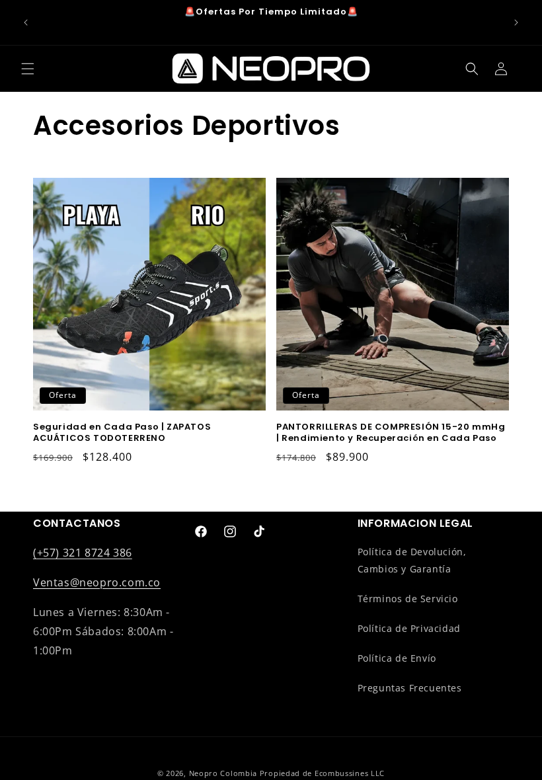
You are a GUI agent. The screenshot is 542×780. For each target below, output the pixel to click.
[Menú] (27, 68)
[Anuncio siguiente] (516, 22)
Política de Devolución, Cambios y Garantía (412, 559)
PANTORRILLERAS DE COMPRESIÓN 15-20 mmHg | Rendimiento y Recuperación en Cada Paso (390, 433)
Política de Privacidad (409, 628)
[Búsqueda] (471, 68)
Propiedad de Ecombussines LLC (322, 773)
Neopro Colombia (223, 773)
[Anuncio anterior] (25, 22)
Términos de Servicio (408, 598)
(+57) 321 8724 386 (82, 552)
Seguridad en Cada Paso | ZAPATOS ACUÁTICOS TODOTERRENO (122, 433)
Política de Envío (397, 658)
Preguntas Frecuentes (410, 688)
